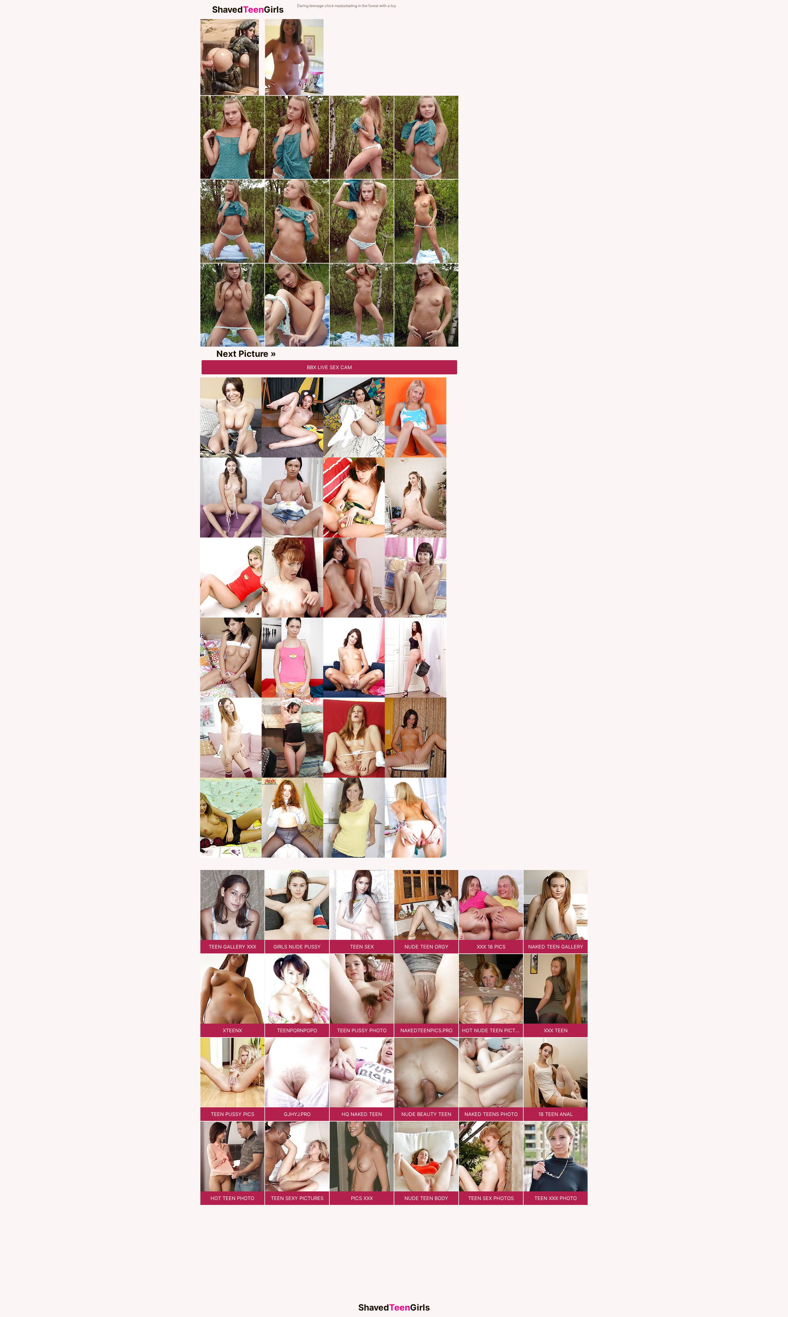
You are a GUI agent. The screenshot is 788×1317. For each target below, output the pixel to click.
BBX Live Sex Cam (329, 367)
